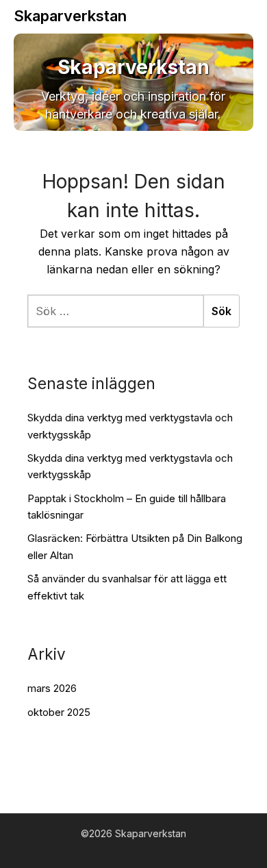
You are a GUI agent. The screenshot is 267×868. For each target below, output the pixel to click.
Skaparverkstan (70, 16)
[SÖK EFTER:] (115, 311)
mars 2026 (52, 688)
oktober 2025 (58, 712)
